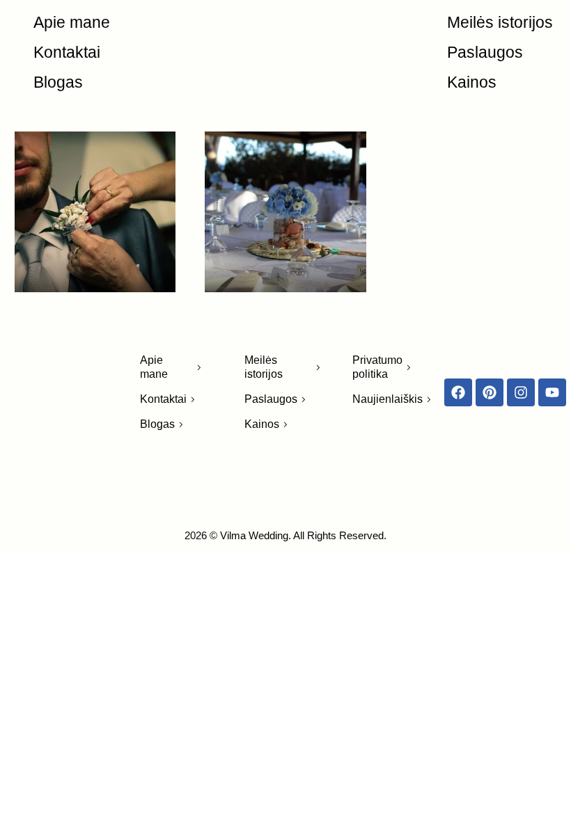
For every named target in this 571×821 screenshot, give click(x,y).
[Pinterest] (489, 392)
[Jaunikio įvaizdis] (95, 211)
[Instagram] (521, 392)
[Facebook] (458, 392)
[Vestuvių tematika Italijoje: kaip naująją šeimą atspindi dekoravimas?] (285, 211)
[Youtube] (552, 392)
